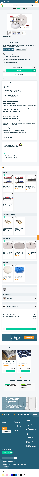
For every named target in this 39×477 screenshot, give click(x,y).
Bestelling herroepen (6, 431)
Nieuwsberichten (17, 422)
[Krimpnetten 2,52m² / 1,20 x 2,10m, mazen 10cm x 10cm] (9, 355)
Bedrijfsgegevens (5, 425)
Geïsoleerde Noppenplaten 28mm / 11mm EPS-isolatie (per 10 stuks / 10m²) (23, 363)
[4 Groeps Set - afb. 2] (14, 33)
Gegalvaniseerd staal (6, 365)
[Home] (2, 2)
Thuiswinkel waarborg (24, 475)
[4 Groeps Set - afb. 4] (23, 33)
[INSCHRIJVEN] (15, 458)
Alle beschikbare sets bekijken (21, 49)
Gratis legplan (16, 425)
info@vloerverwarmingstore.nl (22, 414)
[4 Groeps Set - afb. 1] (19, 22)
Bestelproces (16, 431)
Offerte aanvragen (36, 5)
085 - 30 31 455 (8, 2)
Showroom (4, 422)
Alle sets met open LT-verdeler (8, 49)
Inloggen (4, 428)
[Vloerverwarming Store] (7, 5)
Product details (5, 78)
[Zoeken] (32, 5)
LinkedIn (36, 414)
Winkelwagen (36, 1)
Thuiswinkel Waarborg (18, 427)
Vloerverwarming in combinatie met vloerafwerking (29, 438)
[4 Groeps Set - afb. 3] (19, 33)
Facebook (34, 414)
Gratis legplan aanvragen (7, 452)
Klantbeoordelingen (17, 429)
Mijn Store (5, 2)
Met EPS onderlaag (21, 365)
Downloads (19, 78)
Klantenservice (17, 430)
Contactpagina (4, 421)
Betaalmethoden (12, 475)
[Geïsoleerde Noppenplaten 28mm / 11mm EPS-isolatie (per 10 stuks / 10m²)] (24, 355)
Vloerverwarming (17, 421)
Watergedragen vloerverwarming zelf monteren (30, 424)
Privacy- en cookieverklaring (6, 466)
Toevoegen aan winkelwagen (10, 371)
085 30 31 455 (7, 414)
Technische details (12, 78)
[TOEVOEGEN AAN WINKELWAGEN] (9, 371)
